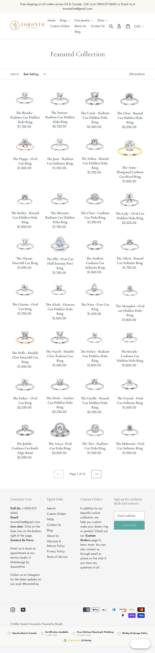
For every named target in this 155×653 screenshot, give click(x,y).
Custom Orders (56, 514)
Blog (50, 530)
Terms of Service (57, 557)
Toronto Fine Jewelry (30, 624)
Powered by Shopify (52, 624)
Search (51, 508)
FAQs (50, 519)
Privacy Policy (56, 551)
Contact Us (54, 525)
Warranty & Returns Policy (56, 543)
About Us (53, 536)
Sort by (14, 74)
